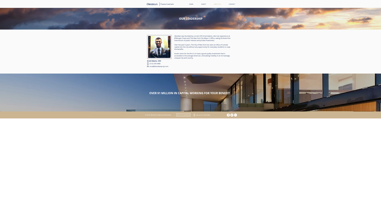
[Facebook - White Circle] (228, 115)
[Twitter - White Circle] (231, 115)
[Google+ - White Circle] (235, 115)
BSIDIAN (153, 4)
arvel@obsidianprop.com (159, 66)
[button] (183, 114)
